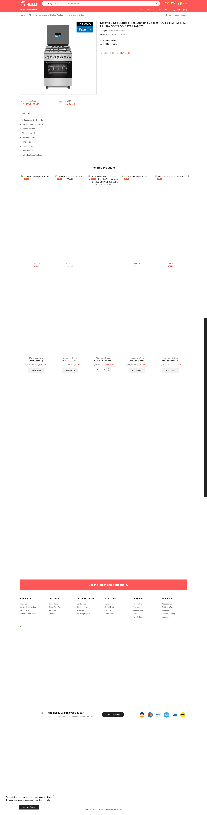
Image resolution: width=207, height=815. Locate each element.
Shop (141, 10)
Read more (36, 370)
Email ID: (68, 101)
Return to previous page (176, 15)
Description (27, 113)
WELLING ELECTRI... (170, 361)
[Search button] (157, 3)
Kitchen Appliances (58, 15)
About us (150, 10)
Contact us (162, 10)
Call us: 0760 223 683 (66, 712)
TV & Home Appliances (37, 15)
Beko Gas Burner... (137, 361)
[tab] (26, 113)
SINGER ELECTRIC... (70, 361)
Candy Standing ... (37, 361)
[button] (108, 369)
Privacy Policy (45, 800)
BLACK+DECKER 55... (103, 361)
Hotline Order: (31, 101)
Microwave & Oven (77, 15)
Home (22, 15)
